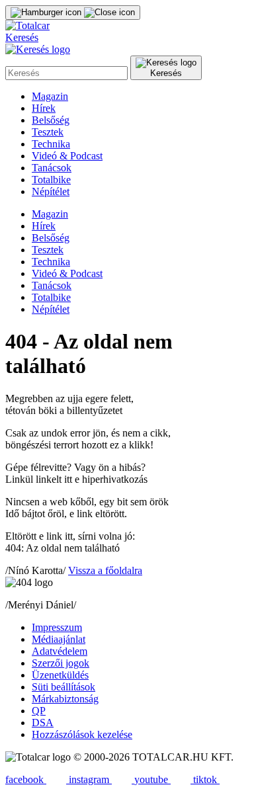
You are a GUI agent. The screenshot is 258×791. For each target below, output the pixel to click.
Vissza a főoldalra (105, 570)
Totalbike (51, 179)
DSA (43, 722)
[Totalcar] (27, 25)
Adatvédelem (59, 651)
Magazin (50, 96)
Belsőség (50, 120)
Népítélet (50, 191)
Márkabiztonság (65, 698)
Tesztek (48, 132)
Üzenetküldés (60, 675)
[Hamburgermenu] (72, 12)
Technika (51, 143)
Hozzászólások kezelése (82, 734)
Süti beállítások (63, 686)
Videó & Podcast (67, 155)
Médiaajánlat (58, 639)
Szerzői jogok (60, 663)
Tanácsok (51, 167)
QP (39, 710)
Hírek (44, 108)
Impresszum (57, 627)
